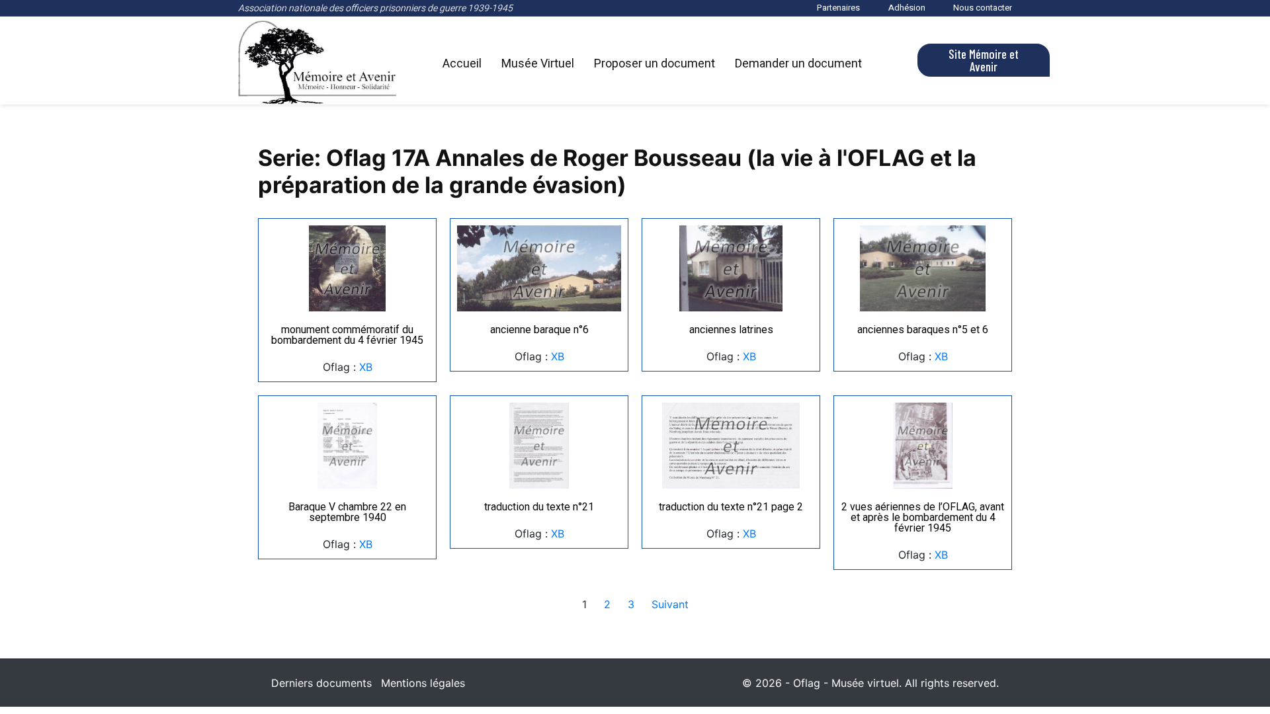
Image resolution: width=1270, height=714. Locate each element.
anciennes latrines (731, 329)
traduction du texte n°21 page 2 (731, 506)
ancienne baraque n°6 (539, 329)
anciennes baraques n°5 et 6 (922, 329)
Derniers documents (321, 683)
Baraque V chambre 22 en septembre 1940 (347, 512)
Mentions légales (423, 683)
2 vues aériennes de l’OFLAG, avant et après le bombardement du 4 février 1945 (922, 517)
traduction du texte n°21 (539, 506)
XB (365, 367)
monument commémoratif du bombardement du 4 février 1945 (347, 334)
